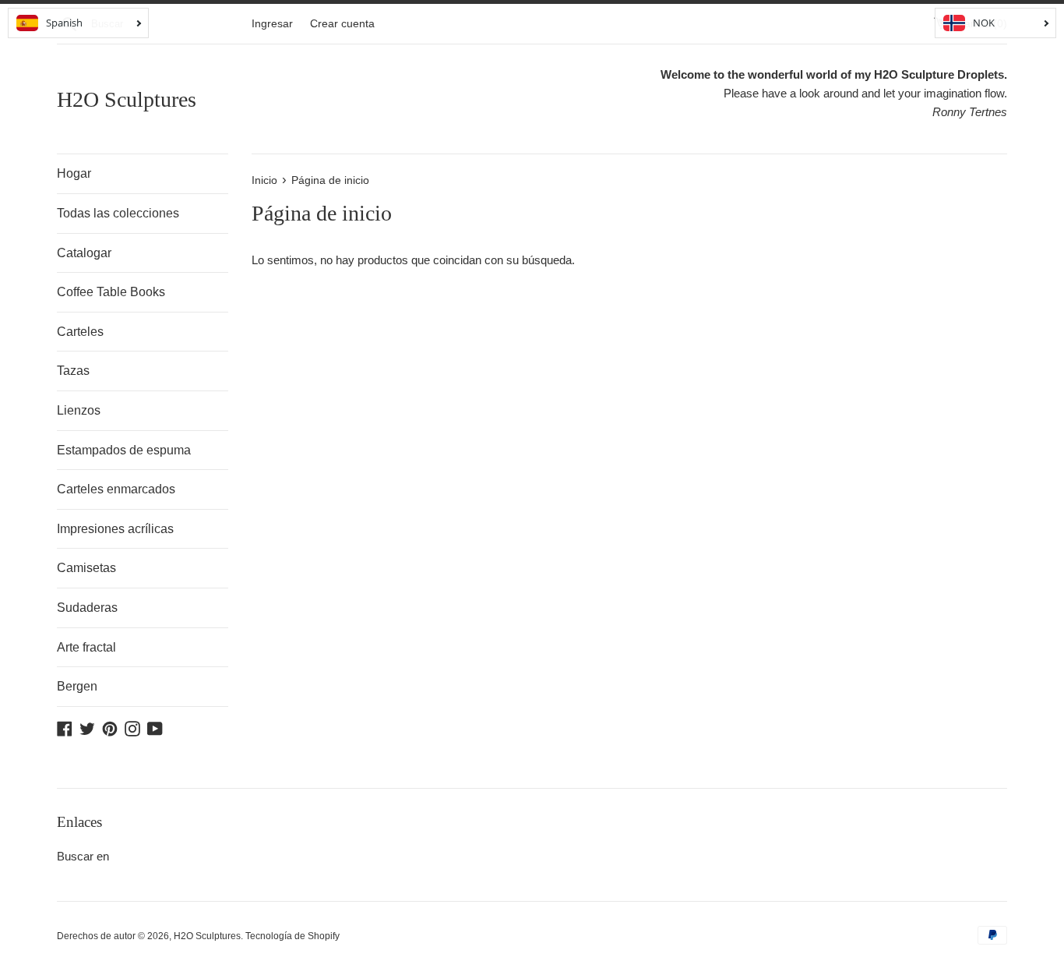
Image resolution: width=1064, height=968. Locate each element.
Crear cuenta (342, 24)
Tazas (73, 370)
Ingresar (272, 24)
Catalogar (84, 253)
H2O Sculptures (126, 99)
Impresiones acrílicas (115, 528)
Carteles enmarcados (116, 489)
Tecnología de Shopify (292, 936)
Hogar (74, 173)
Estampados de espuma (124, 450)
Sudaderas (87, 607)
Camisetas (86, 567)
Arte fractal (86, 647)
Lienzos (78, 410)
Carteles (80, 331)
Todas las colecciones (118, 213)
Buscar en (83, 856)
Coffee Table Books (111, 292)
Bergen (77, 686)
